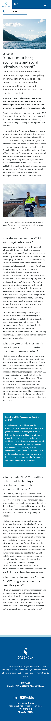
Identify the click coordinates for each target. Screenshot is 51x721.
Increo (39, 706)
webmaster (25, 708)
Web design (13, 706)
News (14, 10)
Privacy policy (25, 711)
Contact (25, 682)
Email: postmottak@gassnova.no (25, 685)
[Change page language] (15, 3)
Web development (27, 706)
